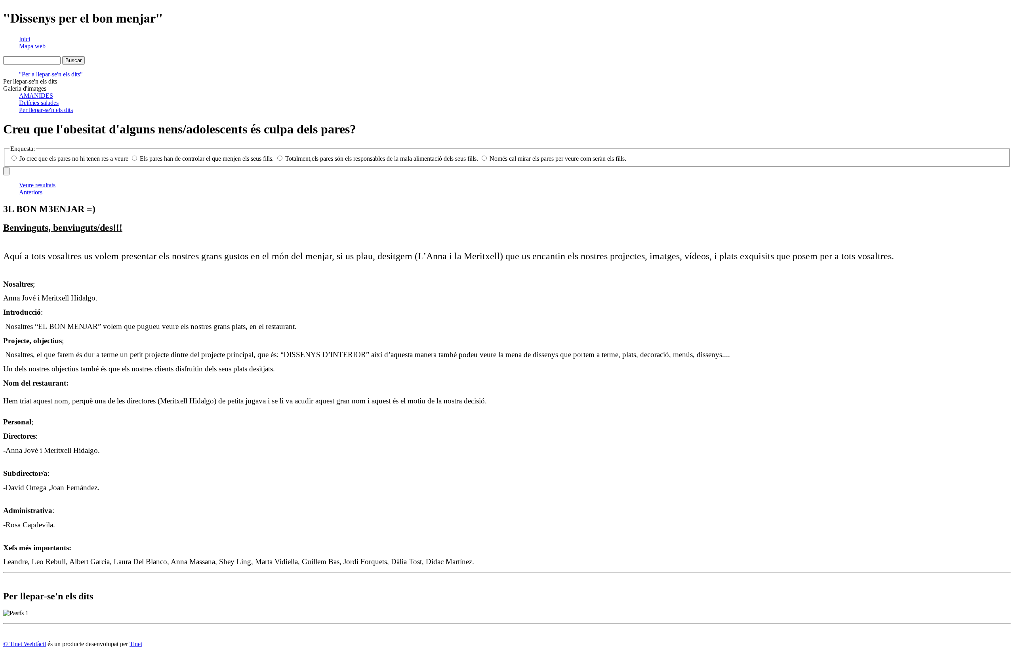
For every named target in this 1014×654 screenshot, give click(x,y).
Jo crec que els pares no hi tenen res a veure (74, 158)
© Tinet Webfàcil (24, 644)
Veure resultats (37, 185)
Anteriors (30, 192)
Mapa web (32, 46)
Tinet (136, 644)
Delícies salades (39, 102)
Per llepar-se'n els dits (46, 109)
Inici (24, 39)
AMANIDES (36, 95)
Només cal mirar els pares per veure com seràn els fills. (557, 158)
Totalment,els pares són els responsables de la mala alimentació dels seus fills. (382, 158)
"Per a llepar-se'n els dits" (51, 74)
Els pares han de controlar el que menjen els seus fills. (206, 158)
